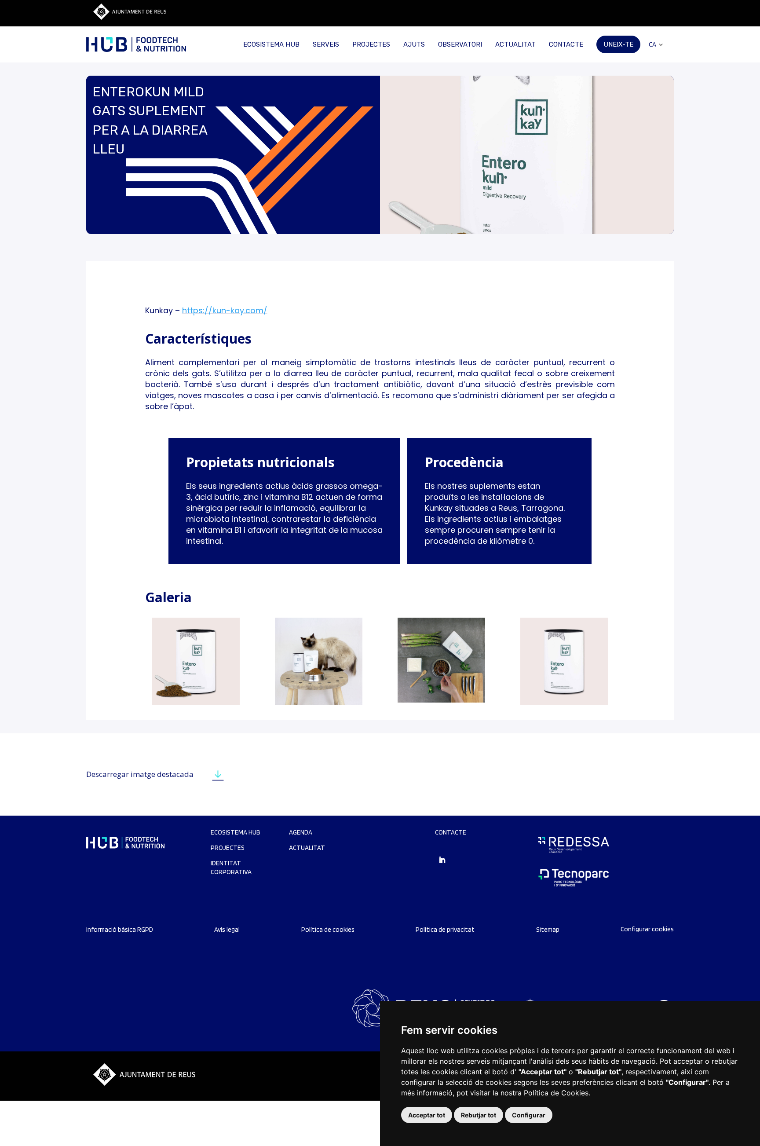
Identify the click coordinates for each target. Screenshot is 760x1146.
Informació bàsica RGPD (119, 930)
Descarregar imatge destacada (140, 774)
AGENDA (300, 832)
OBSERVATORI (460, 44)
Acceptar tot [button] (426, 1115)
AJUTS (414, 44)
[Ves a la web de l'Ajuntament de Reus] (129, 17)
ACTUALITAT (515, 44)
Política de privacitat (445, 930)
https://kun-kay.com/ (224, 310)
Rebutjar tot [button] (478, 1115)
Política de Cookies (556, 1092)
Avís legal (227, 930)
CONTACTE (566, 44)
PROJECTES (371, 44)
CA (652, 44)
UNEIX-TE (618, 44)
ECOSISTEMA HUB (271, 44)
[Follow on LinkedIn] (442, 860)
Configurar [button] (528, 1115)
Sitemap (547, 930)
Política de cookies (327, 930)
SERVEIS (326, 44)
